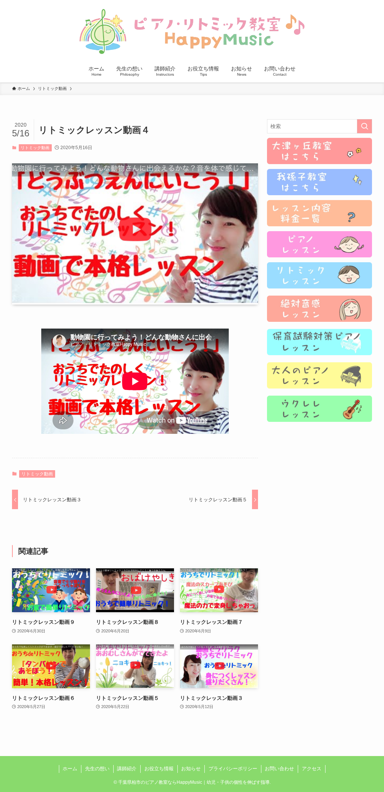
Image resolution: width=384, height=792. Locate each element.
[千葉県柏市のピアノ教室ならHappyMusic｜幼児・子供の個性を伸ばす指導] (192, 31)
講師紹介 (126, 768)
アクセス (311, 768)
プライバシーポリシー (232, 768)
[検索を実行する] (364, 126)
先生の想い (97, 768)
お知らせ (191, 768)
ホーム (70, 768)
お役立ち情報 (159, 768)
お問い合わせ (279, 768)
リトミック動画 (35, 147)
